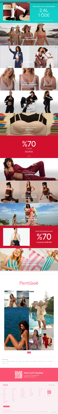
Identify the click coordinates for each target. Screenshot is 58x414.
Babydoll (4, 398)
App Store (48, 394)
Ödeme (30, 390)
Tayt (23, 361)
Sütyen (4, 390)
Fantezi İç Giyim (35, 361)
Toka (46, 361)
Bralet (7, 363)
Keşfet (29, 43)
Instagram (40, 390)
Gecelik (4, 393)
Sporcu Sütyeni (50, 361)
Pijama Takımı (5, 394)
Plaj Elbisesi (13, 399)
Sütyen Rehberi (5, 402)
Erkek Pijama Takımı (7, 361)
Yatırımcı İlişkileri (23, 393)
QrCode (49, 392)
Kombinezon (20, 361)
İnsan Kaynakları (23, 394)
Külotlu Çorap (27, 361)
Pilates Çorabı (40, 361)
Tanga (3, 361)
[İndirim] (4, 2)
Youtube (40, 394)
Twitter (39, 393)
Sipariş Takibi (31, 394)
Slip (3, 399)
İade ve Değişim (32, 393)
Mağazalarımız (22, 390)
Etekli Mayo (13, 361)
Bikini (12, 390)
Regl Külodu (4, 363)
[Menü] (1, 2)
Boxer (16, 361)
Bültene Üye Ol (7, 406)
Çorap (31, 361)
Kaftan (13, 398)
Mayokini (13, 394)
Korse (43, 361)
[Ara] (3, 2)
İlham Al (29, 352)
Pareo (12, 393)
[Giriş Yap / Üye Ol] (54, 2)
